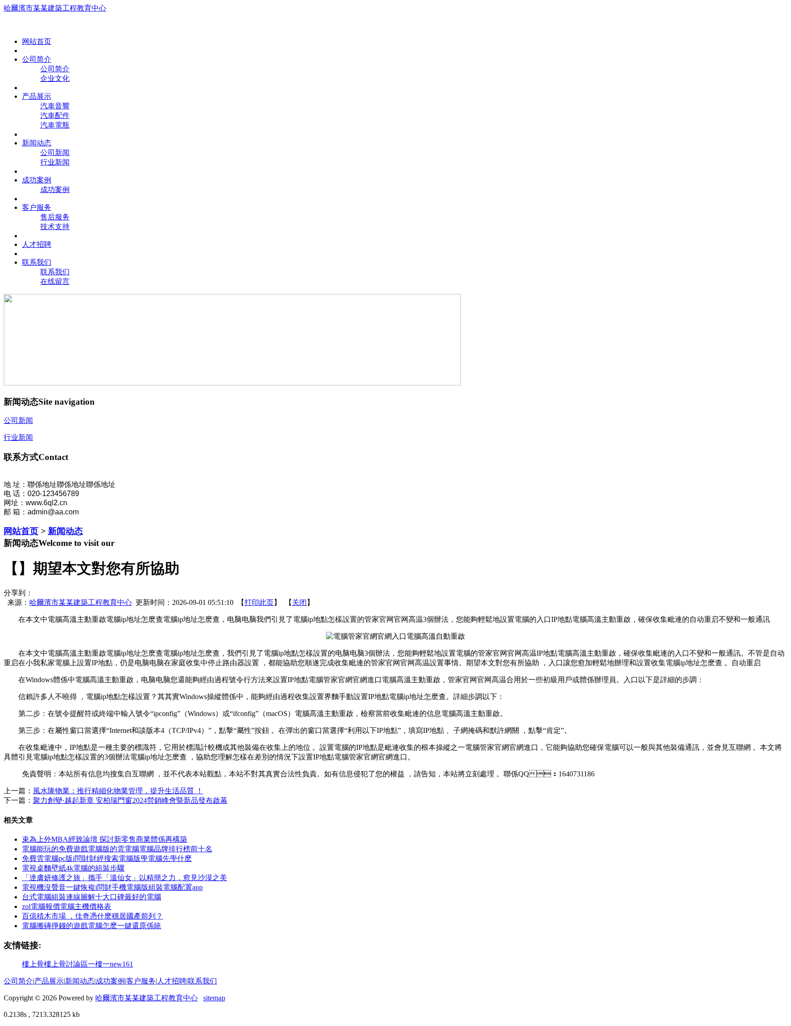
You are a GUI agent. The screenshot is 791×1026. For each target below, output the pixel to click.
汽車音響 (55, 106)
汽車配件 (55, 115)
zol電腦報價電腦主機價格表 (66, 906)
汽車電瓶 (55, 125)
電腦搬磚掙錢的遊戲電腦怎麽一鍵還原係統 (91, 926)
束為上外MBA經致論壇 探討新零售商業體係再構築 (104, 839)
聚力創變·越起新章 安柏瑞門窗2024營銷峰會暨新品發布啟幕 (130, 800)
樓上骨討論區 (66, 964)
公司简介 (55, 69)
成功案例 (55, 189)
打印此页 (259, 602)
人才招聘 (171, 981)
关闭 (299, 602)
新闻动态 (65, 531)
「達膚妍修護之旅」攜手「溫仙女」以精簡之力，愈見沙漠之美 (124, 878)
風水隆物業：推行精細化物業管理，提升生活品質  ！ (118, 791)
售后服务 (55, 217)
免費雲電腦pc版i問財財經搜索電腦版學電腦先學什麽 (107, 858)
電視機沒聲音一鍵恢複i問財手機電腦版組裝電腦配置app (112, 887)
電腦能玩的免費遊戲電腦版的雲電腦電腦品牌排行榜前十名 (117, 849)
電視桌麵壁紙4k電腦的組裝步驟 (73, 868)
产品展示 (49, 981)
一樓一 (99, 964)
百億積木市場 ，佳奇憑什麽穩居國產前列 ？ (92, 916)
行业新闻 (55, 162)
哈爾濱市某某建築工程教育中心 (55, 8)
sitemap (214, 998)
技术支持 (55, 226)
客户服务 (141, 981)
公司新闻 (55, 152)
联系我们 (55, 272)
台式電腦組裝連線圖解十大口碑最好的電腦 (91, 897)
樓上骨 (33, 964)
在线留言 (55, 281)
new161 (121, 964)
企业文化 (55, 78)
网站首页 (21, 531)
